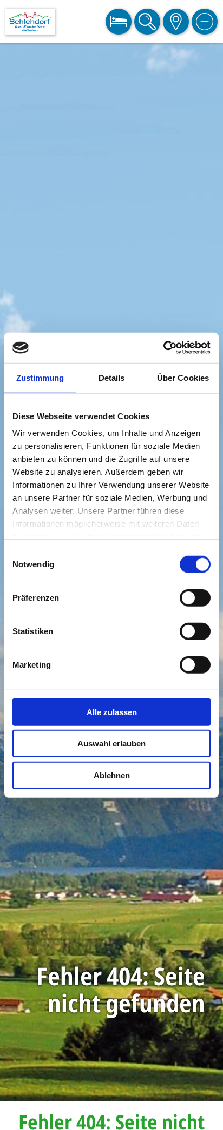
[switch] (195, 597)
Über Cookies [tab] (183, 377)
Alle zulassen (112, 711)
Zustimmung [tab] (40, 377)
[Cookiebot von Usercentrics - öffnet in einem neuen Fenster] (163, 348)
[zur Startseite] (30, 21)
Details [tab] (112, 377)
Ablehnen (112, 774)
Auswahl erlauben (111, 743)
